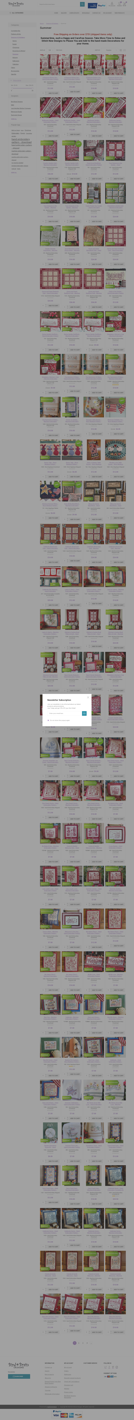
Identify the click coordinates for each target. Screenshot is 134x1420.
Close (88, 697)
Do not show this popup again (60, 720)
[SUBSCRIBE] (84, 713)
